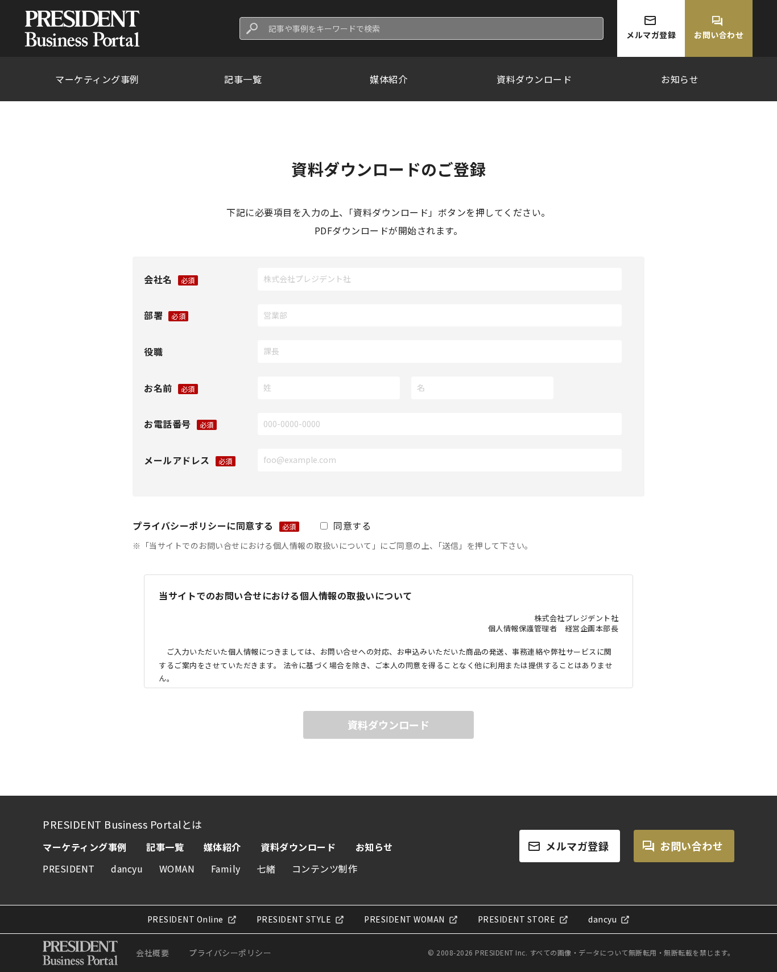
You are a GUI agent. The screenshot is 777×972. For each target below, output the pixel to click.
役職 (153, 351)
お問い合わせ (691, 845)
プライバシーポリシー (230, 953)
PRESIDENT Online (185, 919)
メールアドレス (177, 460)
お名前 (158, 388)
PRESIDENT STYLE (294, 919)
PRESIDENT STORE (517, 919)
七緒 (266, 868)
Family (226, 868)
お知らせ (680, 79)
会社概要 (152, 953)
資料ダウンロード (534, 79)
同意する (352, 525)
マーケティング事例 (97, 79)
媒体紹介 (388, 79)
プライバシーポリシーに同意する (203, 525)
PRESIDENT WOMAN (404, 919)
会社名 (158, 279)
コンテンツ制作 (325, 868)
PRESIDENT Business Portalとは (122, 824)
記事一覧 (243, 79)
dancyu (127, 868)
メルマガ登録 (577, 845)
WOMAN (177, 868)
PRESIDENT (69, 868)
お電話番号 (167, 423)
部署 (153, 315)
